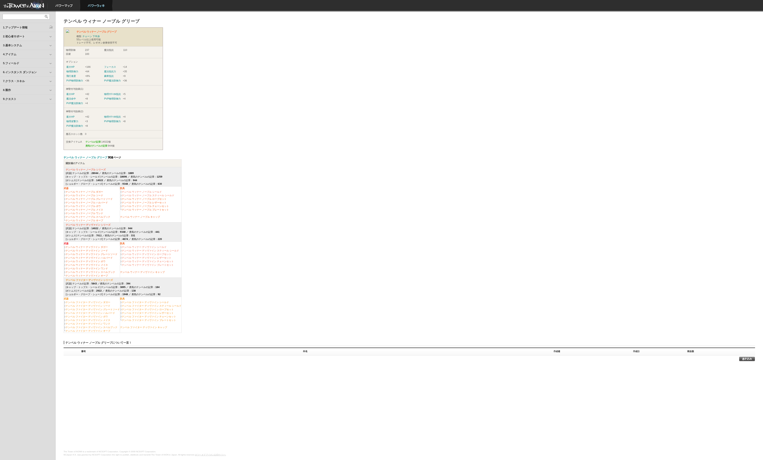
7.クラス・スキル (14, 81)
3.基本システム (12, 45)
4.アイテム (9, 54)
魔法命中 (71, 98)
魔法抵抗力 (110, 71)
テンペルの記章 (93, 141)
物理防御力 (72, 71)
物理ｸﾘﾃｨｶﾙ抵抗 (112, 94)
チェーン (87, 36)
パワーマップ (64, 5)
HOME (24, 5)
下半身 (96, 36)
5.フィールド (11, 63)
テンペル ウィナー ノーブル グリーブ (85, 157)
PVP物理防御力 (74, 80)
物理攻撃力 (72, 121)
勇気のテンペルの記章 (96, 145)
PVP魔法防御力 (112, 80)
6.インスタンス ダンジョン (20, 72)
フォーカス (110, 67)
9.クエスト (9, 99)
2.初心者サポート (14, 36)
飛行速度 (71, 76)
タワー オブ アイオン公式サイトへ (210, 455)
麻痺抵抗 (109, 76)
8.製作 (7, 90)
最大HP (70, 67)
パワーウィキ (96, 5)
